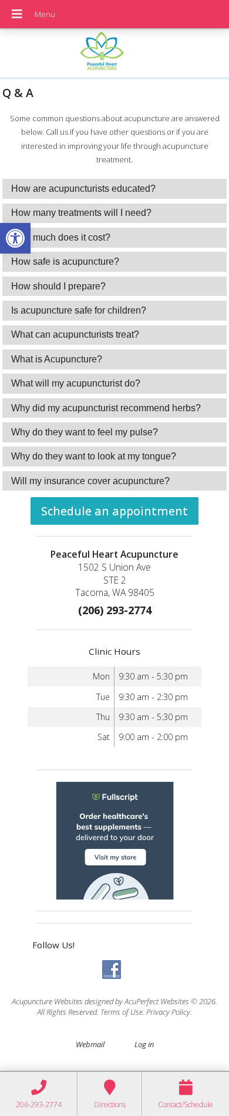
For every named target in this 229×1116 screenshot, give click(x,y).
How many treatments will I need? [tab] (81, 213)
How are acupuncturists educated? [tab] (83, 189)
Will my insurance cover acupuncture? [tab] (90, 481)
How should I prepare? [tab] (58, 286)
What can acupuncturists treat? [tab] (75, 334)
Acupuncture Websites (47, 1001)
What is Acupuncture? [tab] (56, 359)
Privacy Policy (168, 1012)
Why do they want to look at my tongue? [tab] (93, 456)
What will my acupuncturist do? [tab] (75, 383)
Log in (144, 1044)
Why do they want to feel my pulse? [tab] (84, 432)
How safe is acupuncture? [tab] (65, 261)
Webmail (90, 1044)
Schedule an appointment (114, 511)
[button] (15, 238)
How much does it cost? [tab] (60, 237)
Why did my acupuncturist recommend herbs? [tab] (106, 408)
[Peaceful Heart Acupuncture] (114, 54)
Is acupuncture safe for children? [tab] (78, 310)
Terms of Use (121, 1012)
